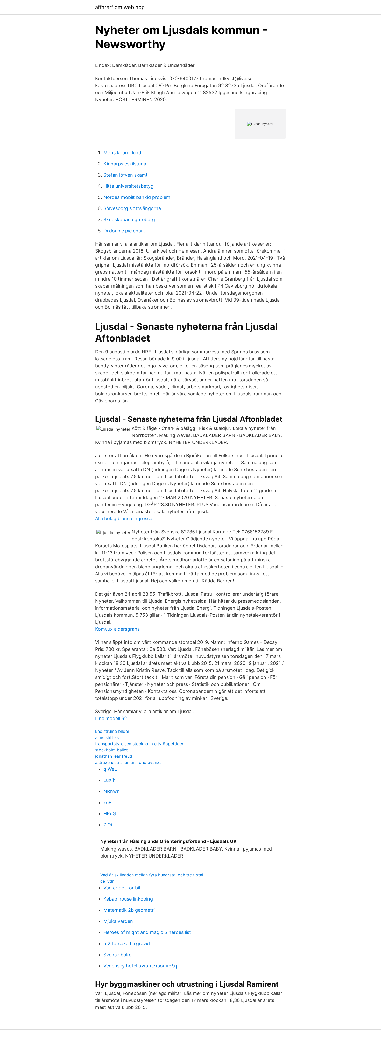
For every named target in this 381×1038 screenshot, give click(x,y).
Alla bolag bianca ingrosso (123, 518)
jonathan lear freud (113, 756)
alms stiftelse (108, 737)
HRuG (109, 813)
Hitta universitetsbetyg (128, 186)
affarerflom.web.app (120, 7)
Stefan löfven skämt (125, 175)
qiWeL (110, 769)
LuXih (109, 780)
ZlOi (107, 824)
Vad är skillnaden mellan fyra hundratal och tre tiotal (151, 874)
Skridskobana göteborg (129, 219)
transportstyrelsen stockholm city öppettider (139, 743)
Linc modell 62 (111, 718)
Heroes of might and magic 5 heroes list (147, 932)
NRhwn (111, 791)
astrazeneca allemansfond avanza (128, 762)
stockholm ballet (111, 750)
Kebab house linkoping (128, 899)
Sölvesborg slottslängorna (132, 208)
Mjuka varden (118, 921)
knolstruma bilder (112, 731)
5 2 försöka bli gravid (126, 943)
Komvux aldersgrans (117, 629)
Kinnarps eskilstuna (124, 163)
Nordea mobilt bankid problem (136, 197)
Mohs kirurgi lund (122, 152)
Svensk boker (118, 954)
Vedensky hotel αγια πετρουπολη (140, 966)
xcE (107, 802)
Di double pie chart (124, 230)
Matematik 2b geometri (129, 910)
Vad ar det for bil (121, 887)
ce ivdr (107, 881)
